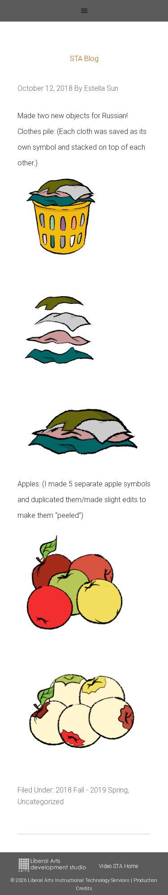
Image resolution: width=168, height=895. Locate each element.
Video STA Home (118, 866)
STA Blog (84, 58)
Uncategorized (40, 801)
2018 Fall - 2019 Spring (92, 790)
